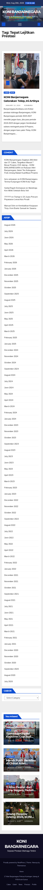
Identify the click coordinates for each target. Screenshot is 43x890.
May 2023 (8, 469)
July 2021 (8, 606)
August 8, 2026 (14, 794)
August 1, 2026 (14, 821)
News (20, 884)
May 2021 (8, 619)
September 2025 (11, 294)
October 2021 (10, 588)
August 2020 (9, 675)
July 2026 (8, 231)
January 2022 (10, 569)
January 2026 (10, 269)
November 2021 (11, 581)
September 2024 (11, 369)
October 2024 (10, 363)
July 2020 (8, 681)
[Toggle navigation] (20, 24)
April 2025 (8, 325)
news (12, 92)
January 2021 (10, 644)
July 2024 (8, 381)
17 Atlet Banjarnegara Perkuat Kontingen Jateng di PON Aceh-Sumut (21, 878)
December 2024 (11, 350)
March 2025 (9, 331)
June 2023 (8, 463)
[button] (35, 24)
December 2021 (11, 575)
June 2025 (8, 313)
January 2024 (10, 419)
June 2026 (8, 238)
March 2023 (9, 481)
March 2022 (9, 556)
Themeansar (21, 866)
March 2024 (9, 406)
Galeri (15, 884)
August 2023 (9, 450)
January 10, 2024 (13, 105)
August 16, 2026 (15, 741)
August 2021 (9, 600)
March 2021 (9, 631)
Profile (34, 884)
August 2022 (9, 525)
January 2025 (10, 344)
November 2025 (11, 281)
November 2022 (11, 506)
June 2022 (8, 538)
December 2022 (11, 500)
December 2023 (11, 425)
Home (21, 871)
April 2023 (8, 475)
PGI (8, 810)
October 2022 (10, 513)
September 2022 (11, 519)
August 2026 (9, 225)
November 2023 (11, 431)
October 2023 (10, 438)
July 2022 (8, 531)
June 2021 (8, 613)
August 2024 (9, 375)
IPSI (8, 783)
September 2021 (11, 594)
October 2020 (10, 663)
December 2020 (11, 650)
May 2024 (8, 394)
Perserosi (10, 756)
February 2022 (10, 563)
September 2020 (11, 669)
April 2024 (8, 400)
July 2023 (8, 456)
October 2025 (10, 288)
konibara (28, 105)
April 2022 (8, 550)
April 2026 (8, 250)
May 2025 (8, 319)
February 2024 (10, 413)
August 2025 (9, 300)
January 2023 (10, 494)
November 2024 (11, 356)
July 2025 (8, 306)
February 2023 (10, 488)
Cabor (6, 92)
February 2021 (10, 638)
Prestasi (27, 884)
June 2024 (8, 388)
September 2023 (11, 444)
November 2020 (11, 656)
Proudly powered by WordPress (14, 862)
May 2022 (8, 544)
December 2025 (11, 275)
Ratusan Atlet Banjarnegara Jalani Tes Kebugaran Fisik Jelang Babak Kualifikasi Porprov (21, 170)
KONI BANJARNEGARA (21, 12)
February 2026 (10, 263)
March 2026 (9, 256)
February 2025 (10, 338)
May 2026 (8, 244)
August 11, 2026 (15, 767)
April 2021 (8, 625)
